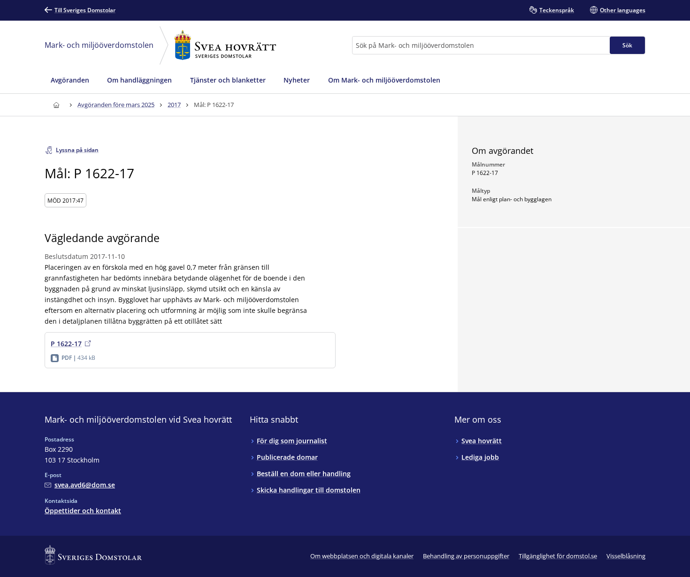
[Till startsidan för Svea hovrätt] (56, 105)
